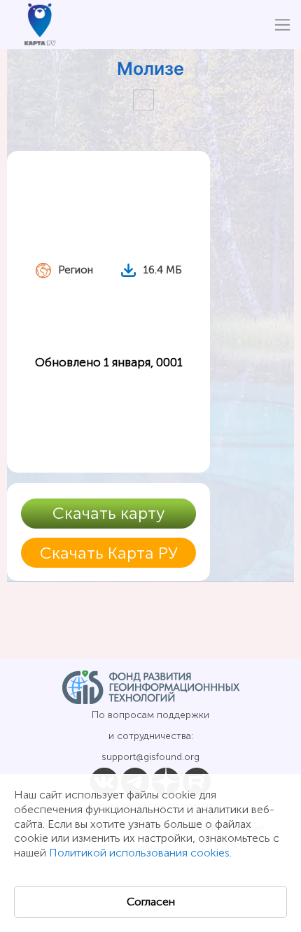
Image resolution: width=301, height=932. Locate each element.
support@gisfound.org (151, 757)
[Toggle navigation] (282, 24)
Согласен (151, 901)
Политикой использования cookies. (140, 852)
